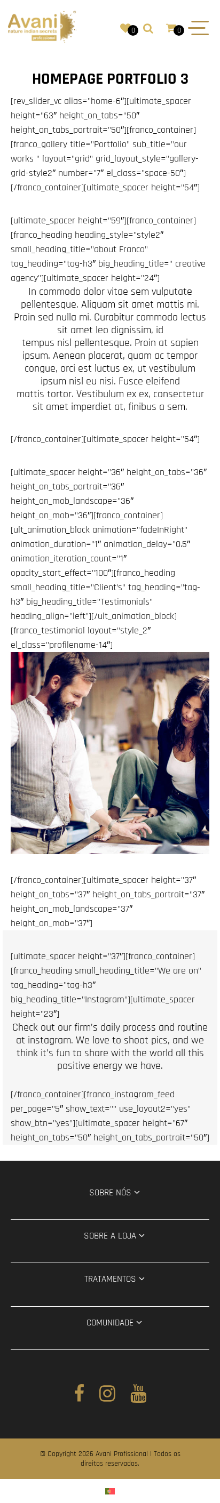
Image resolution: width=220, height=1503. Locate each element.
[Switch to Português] (110, 1491)
